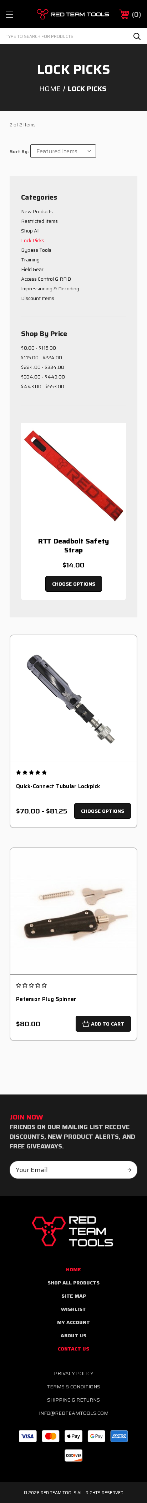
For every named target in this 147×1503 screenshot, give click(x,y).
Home (73, 1269)
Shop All (30, 231)
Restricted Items (39, 221)
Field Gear (32, 269)
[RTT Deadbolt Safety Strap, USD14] (73, 475)
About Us (73, 1335)
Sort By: (19, 151)
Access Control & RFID (46, 279)
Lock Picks (32, 240)
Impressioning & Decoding (50, 288)
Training (30, 260)
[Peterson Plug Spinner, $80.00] (73, 911)
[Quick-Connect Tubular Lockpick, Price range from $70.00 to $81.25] (73, 698)
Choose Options (73, 584)
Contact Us (73, 1349)
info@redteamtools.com (73, 1413)
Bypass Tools (36, 250)
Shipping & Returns (73, 1400)
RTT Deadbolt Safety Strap (73, 546)
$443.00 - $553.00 (42, 386)
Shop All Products (73, 1283)
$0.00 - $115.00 (38, 348)
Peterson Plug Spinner (46, 999)
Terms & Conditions (73, 1387)
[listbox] (63, 151)
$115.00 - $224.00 (41, 357)
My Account (73, 1322)
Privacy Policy (73, 1373)
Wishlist (73, 1309)
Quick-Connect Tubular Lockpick (58, 786)
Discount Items (37, 298)
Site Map (73, 1296)
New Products (37, 211)
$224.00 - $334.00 (42, 367)
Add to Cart (107, 1024)
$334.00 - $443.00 (43, 377)
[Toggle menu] (15, 14)
